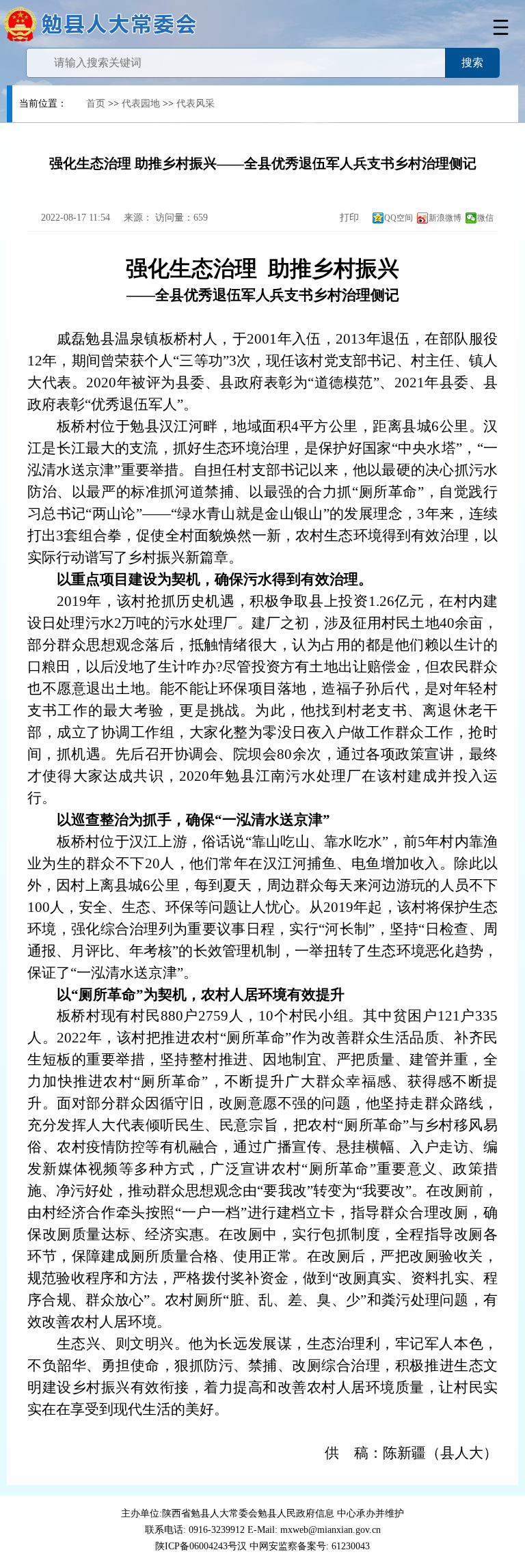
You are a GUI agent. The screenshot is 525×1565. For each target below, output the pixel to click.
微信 (485, 218)
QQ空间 (398, 218)
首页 (95, 103)
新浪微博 (445, 218)
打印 (348, 217)
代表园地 (141, 103)
